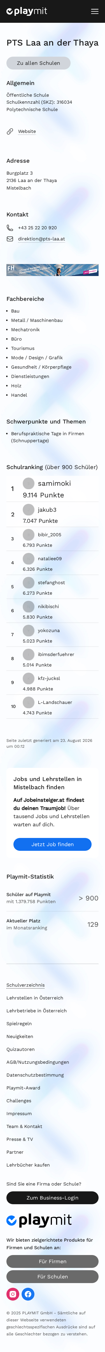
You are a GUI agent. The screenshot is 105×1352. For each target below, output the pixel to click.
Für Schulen (52, 1276)
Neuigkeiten (19, 1036)
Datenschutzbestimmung (35, 1075)
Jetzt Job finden (53, 844)
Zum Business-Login (52, 1198)
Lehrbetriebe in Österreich (36, 1010)
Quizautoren (20, 1049)
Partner (15, 1152)
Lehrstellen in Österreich (34, 998)
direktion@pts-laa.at (41, 239)
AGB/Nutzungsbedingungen (37, 1062)
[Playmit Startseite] (27, 11)
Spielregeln (19, 1023)
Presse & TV (19, 1139)
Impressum (19, 1113)
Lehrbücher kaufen (28, 1165)
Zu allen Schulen (38, 63)
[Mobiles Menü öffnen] (95, 11)
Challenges (18, 1100)
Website (27, 131)
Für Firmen (52, 1261)
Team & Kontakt (24, 1126)
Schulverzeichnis (25, 985)
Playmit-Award (23, 1088)
